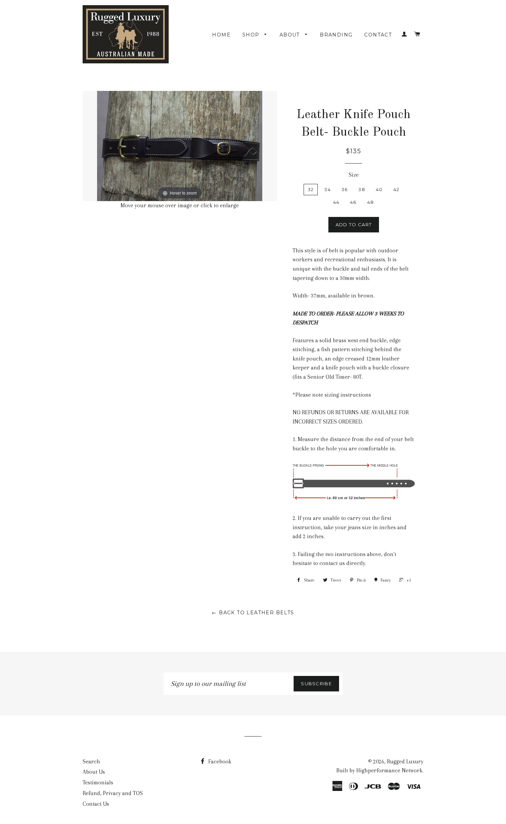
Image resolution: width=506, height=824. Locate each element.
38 (361, 189)
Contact (378, 35)
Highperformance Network (389, 770)
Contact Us (96, 804)
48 (370, 202)
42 (396, 189)
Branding (336, 35)
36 (344, 189)
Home (221, 35)
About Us (94, 772)
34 (327, 189)
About (291, 35)
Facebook (219, 761)
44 (336, 202)
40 (379, 189)
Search (91, 761)
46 (353, 202)
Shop (251, 35)
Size (354, 174)
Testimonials (98, 782)
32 (311, 189)
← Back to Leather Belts (253, 612)
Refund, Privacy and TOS (113, 793)
